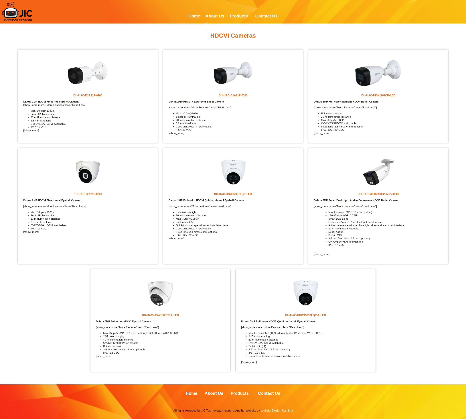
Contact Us (266, 16)
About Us (215, 16)
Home (194, 16)
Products (239, 16)
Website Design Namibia (276, 410)
